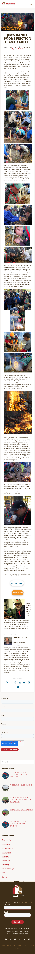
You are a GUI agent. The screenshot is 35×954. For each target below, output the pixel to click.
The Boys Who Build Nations (21, 785)
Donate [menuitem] (21, 933)
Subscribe (17, 922)
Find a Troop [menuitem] (9, 928)
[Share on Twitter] (11, 682)
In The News (6, 852)
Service (4, 877)
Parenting (5, 865)
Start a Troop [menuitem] (18, 928)
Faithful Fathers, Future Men (21, 810)
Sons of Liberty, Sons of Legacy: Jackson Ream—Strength (19, 824)
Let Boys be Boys (8, 869)
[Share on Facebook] (6, 682)
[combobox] (17, 762)
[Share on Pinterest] (24, 682)
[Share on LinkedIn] (20, 682)
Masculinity (6, 844)
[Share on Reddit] (29, 682)
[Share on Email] (17, 687)
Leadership (6, 861)
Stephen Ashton (12, 47)
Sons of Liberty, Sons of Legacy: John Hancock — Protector (19, 775)
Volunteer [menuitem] (26, 928)
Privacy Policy (22, 945)
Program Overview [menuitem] (25, 931)
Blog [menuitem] (26, 933)
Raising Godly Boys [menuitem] (12, 933)
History (4, 873)
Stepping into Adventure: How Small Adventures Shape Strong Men (21, 799)
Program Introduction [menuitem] (11, 931)
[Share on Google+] (15, 682)
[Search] (2, 761)
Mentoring (5, 856)
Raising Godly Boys (8, 848)
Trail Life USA (6, 840)
